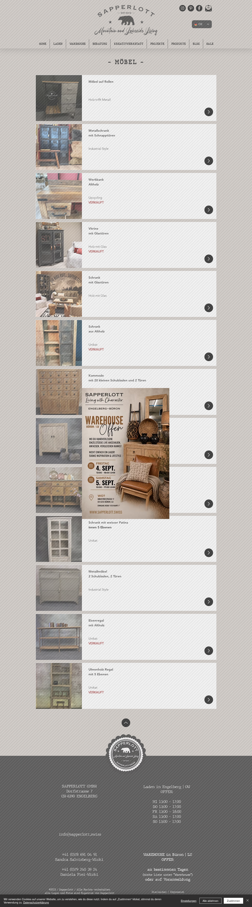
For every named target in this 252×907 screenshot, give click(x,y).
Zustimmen (233, 901)
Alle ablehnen (210, 901)
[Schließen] (247, 900)
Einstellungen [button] (188, 901)
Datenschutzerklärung (36, 902)
